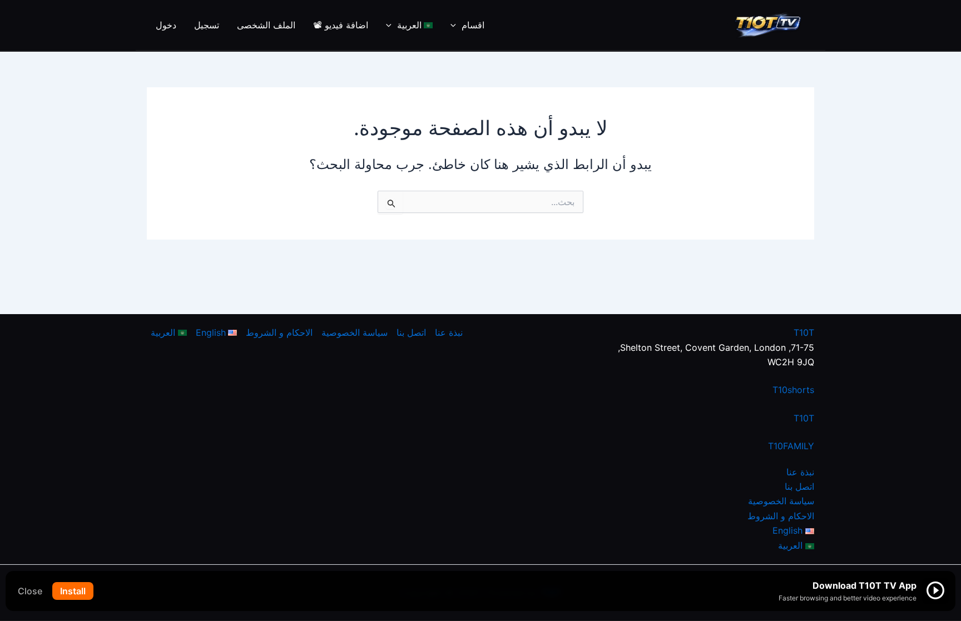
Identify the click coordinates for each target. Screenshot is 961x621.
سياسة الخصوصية (781, 500)
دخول (166, 25)
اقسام (473, 25)
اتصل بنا (799, 486)
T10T (804, 332)
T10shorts (793, 389)
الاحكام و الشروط (780, 515)
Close (30, 591)
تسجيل (206, 25)
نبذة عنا (800, 472)
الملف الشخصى (266, 25)
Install (73, 591)
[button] (456, 25)
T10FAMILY (791, 445)
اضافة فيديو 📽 (340, 25)
